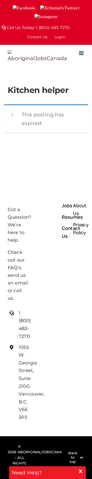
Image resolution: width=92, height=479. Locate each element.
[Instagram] (46, 463)
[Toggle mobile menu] (81, 53)
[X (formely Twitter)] (51, 452)
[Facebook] (40, 452)
